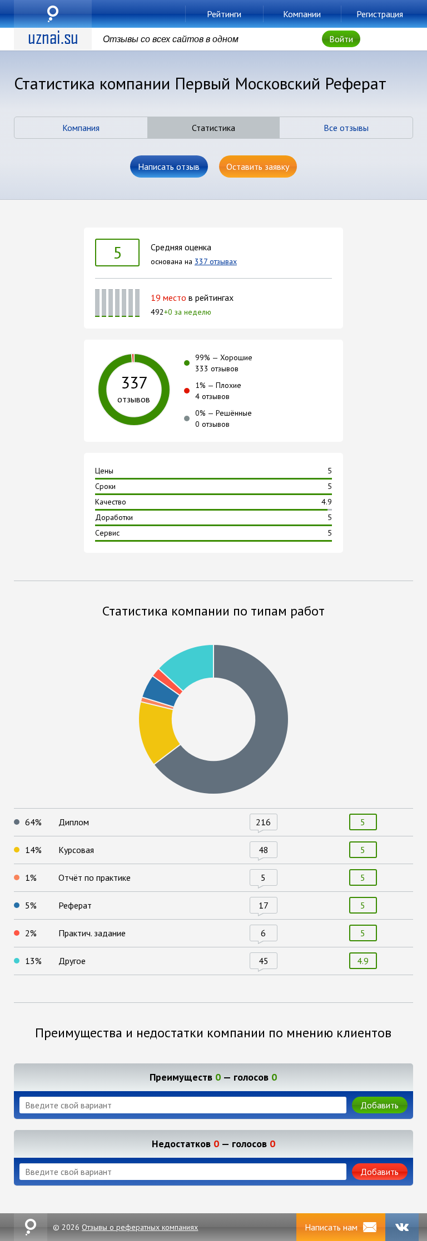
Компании (302, 13)
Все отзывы (346, 127)
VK (402, 1227)
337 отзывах (216, 261)
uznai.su (53, 14)
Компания (81, 127)
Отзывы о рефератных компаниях (140, 1227)
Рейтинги (224, 13)
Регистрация (379, 13)
